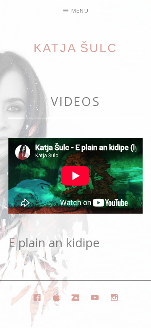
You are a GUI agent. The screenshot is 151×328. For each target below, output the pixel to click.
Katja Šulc (75, 48)
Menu (80, 10)
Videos (75, 101)
